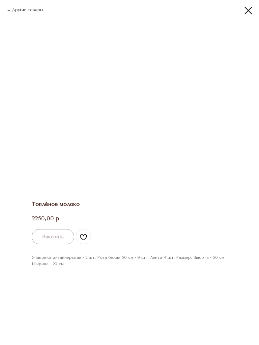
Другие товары (27, 9)
